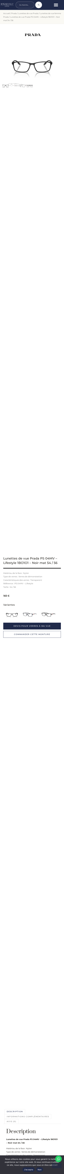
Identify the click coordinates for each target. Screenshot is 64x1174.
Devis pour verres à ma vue (32, 626)
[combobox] (25, 4)
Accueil (6, 13)
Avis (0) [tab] (11, 1121)
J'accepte (28, 1169)
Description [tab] (15, 1111)
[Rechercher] (38, 4)
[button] (56, 5)
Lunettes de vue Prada (28, 13)
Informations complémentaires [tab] (28, 1116)
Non (40, 1169)
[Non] (57, 1165)
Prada (14, 13)
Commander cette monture (32, 634)
